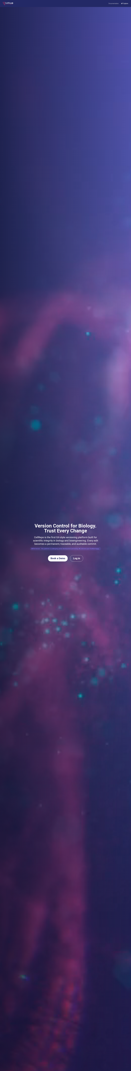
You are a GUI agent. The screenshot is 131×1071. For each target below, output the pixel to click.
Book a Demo (57, 558)
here (97, 548)
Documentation (114, 3)
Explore (125, 3)
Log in (76, 558)
